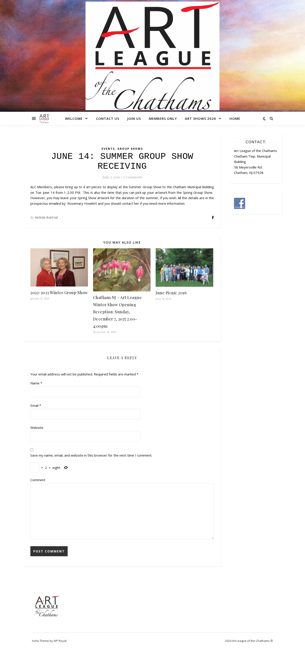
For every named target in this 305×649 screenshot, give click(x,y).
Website (36, 427)
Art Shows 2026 (200, 118)
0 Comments (132, 177)
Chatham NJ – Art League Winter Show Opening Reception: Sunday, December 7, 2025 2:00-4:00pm (117, 312)
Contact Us (107, 118)
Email (35, 405)
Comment (37, 480)
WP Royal (60, 641)
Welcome (74, 118)
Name (36, 383)
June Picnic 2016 (171, 292)
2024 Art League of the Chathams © (249, 641)
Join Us (134, 118)
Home (235, 118)
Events (108, 149)
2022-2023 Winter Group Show (59, 292)
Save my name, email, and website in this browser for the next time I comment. (91, 455)
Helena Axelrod (46, 217)
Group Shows (130, 149)
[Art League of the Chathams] (152, 56)
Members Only (163, 118)
